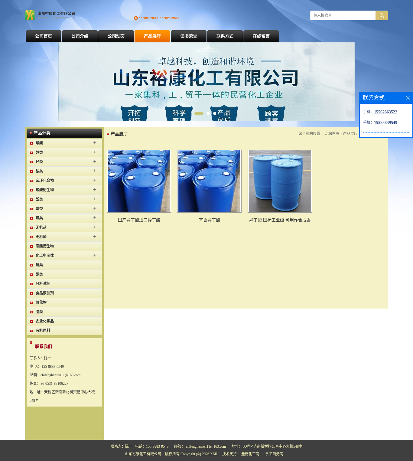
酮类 (39, 274)
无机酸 (41, 237)
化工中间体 (45, 255)
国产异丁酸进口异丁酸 (139, 220)
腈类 (39, 312)
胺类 (39, 171)
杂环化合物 (45, 180)
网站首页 (332, 134)
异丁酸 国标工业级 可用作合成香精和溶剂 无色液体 (280, 221)
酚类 (39, 199)
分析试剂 (43, 284)
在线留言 (261, 36)
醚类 (39, 265)
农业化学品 (45, 321)
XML (214, 454)
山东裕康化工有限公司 (143, 454)
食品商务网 (274, 454)
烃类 (39, 162)
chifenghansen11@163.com (206, 446)
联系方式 (224, 36)
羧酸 (39, 143)
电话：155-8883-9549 (151, 446)
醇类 (39, 152)
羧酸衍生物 (45, 190)
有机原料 (43, 331)
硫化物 (41, 302)
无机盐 (41, 227)
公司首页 (43, 36)
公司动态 (116, 36)
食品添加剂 (45, 293)
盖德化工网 (250, 454)
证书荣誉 (188, 36)
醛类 (39, 218)
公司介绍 (79, 36)
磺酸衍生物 (45, 246)
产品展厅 (152, 36)
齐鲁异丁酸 (209, 220)
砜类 (39, 209)
